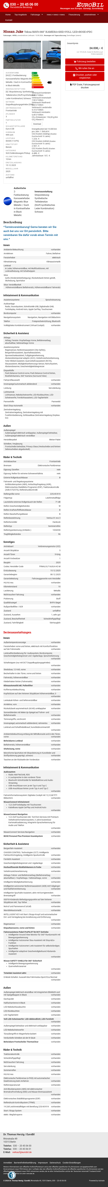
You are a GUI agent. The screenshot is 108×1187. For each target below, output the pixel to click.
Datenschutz (55, 1163)
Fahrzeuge (35, 14)
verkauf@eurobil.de (22, 1152)
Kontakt (8, 20)
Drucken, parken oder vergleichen (86, 76)
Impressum (43, 1163)
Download (37, 124)
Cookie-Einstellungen (72, 1163)
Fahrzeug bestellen (86, 61)
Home (8, 14)
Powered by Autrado (97, 1181)
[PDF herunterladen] (45, 80)
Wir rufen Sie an (86, 68)
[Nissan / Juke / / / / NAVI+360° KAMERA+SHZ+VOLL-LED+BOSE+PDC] (22, 55)
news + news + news (56, 14)
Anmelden (7, 1163)
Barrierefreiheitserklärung (25, 1163)
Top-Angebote (20, 14)
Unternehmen (90, 14)
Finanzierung (74, 14)
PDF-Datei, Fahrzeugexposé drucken (86, 86)
